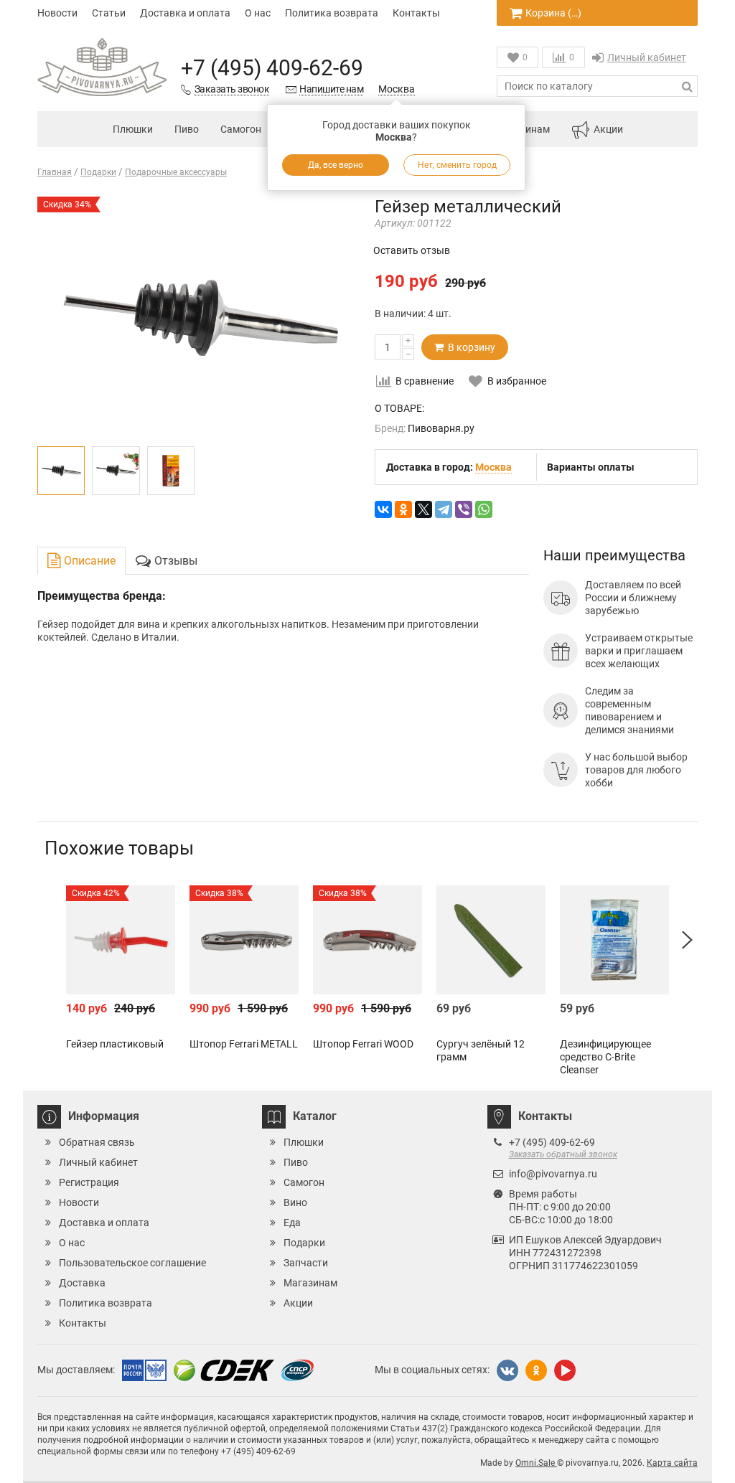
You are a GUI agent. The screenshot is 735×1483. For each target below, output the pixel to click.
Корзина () (553, 13)
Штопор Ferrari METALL (243, 1044)
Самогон (240, 129)
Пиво (186, 129)
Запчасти (306, 1262)
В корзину (469, 347)
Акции (608, 129)
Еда (292, 1222)
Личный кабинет (646, 57)
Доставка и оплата (185, 13)
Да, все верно (335, 165)
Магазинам (310, 1283)
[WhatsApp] (483, 509)
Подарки (304, 1242)
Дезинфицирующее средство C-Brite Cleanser (605, 1056)
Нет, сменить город (457, 165)
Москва (396, 89)
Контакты (416, 13)
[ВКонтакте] (383, 509)
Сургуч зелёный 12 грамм (480, 1050)
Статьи (109, 13)
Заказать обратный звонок (563, 1154)
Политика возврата (331, 13)
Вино (295, 1202)
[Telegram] (443, 509)
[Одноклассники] (403, 509)
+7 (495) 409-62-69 (272, 67)
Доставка (82, 1283)
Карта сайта (672, 1463)
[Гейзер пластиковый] (120, 939)
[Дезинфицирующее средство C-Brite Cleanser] (614, 939)
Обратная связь (97, 1142)
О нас (258, 13)
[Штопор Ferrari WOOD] (367, 939)
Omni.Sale (536, 1463)
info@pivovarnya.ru (553, 1174)
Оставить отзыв (411, 250)
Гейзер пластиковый (115, 1044)
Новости (57, 13)
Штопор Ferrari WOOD (363, 1044)
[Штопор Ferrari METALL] (244, 939)
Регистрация (89, 1182)
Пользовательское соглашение (132, 1262)
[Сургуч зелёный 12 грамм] (491, 939)
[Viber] (463, 509)
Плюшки (133, 129)
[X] (423, 509)
